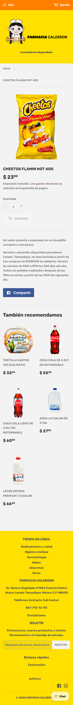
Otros (36, 573)
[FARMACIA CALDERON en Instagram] (66, 686)
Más (11, 5)
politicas (35, 678)
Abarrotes (36, 568)
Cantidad (9, 199)
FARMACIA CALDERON (40, 697)
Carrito (64, 5)
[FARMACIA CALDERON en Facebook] (59, 686)
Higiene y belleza (36, 552)
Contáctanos (36, 615)
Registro (61, 644)
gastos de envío (47, 183)
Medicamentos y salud (36, 546)
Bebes (36, 562)
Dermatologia (36, 557)
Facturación (36, 665)
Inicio (6, 68)
